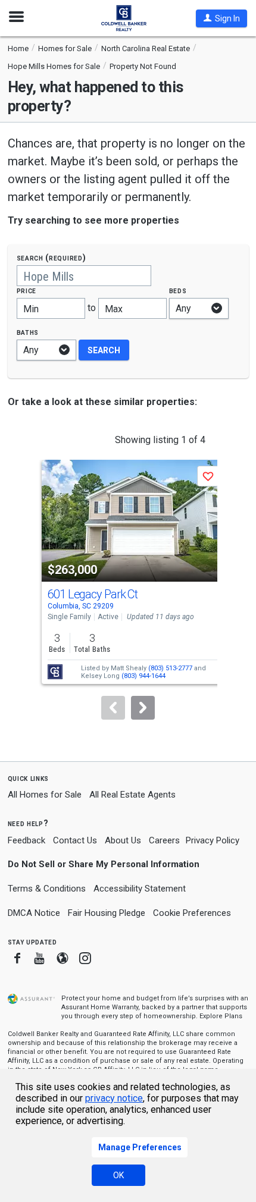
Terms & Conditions (47, 888)
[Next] (143, 708)
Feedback (26, 840)
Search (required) (51, 257)
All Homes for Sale (45, 794)
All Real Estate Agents (132, 794)
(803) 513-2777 (170, 668)
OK (118, 1175)
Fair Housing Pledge (106, 913)
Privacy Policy (212, 840)
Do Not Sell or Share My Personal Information (103, 864)
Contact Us (75, 840)
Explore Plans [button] (220, 1016)
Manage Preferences (140, 1147)
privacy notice (114, 1098)
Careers (164, 840)
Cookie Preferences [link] (192, 913)
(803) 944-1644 (143, 676)
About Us (123, 840)
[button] (221, 18)
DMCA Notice (34, 913)
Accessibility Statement (139, 888)
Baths (28, 332)
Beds (178, 290)
